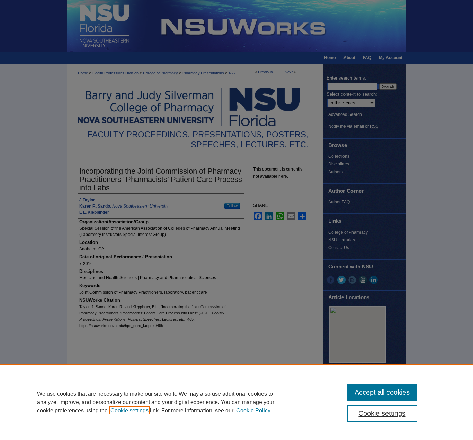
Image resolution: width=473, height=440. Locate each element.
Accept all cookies (382, 392)
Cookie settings (129, 410)
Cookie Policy (253, 410)
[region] (236, 402)
